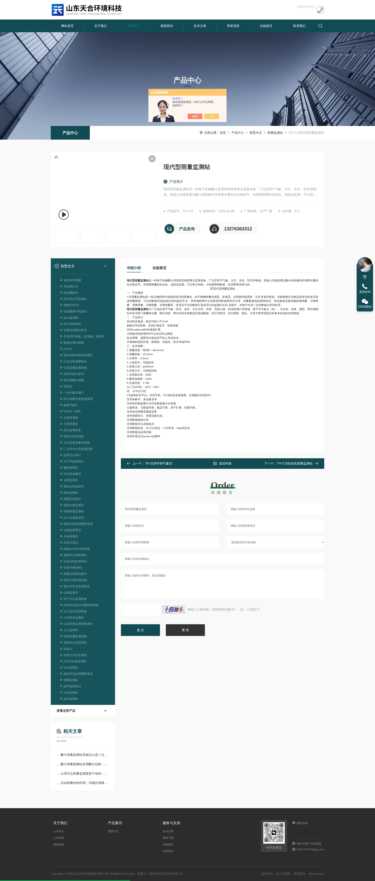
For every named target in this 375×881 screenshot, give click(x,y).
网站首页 (67, 26)
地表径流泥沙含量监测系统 (81, 605)
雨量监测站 (275, 132)
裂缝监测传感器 (73, 342)
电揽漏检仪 (70, 292)
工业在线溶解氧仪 (75, 361)
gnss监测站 (71, 317)
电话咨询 (364, 291)
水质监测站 (70, 692)
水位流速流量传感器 (76, 442)
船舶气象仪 (70, 405)
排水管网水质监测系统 (78, 398)
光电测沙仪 (70, 286)
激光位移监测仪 (73, 486)
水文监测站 (70, 630)
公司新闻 (58, 837)
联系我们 (299, 26)
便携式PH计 (71, 305)
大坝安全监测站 (73, 617)
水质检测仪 (70, 423)
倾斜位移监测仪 (73, 505)
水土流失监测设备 (75, 611)
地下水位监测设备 (75, 598)
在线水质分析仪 (73, 373)
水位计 (67, 348)
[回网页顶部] (365, 277)
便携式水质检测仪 (75, 555)
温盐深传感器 (72, 280)
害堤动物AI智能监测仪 (78, 355)
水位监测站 (70, 667)
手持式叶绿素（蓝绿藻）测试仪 (83, 336)
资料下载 (168, 837)
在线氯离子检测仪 (75, 311)
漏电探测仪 (70, 467)
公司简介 (58, 831)
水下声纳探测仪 (73, 461)
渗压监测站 (70, 698)
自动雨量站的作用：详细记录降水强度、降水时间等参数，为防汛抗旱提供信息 (85, 783)
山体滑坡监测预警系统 (78, 623)
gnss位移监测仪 (73, 517)
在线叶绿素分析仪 (75, 330)
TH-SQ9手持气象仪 (158, 463)
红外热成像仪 (72, 473)
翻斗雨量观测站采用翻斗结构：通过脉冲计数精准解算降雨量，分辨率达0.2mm (85, 764)
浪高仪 (67, 386)
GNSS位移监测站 (75, 661)
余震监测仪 (70, 480)
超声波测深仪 (72, 686)
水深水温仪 (70, 542)
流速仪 (67, 648)
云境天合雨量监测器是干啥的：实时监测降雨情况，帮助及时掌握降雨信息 (85, 773)
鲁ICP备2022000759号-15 (166, 873)
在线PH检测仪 (72, 567)
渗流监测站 (70, 492)
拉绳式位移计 (72, 455)
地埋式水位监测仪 (75, 655)
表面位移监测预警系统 (78, 523)
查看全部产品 (66, 710)
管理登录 (299, 873)
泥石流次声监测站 (75, 299)
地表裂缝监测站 (73, 511)
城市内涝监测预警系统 (78, 673)
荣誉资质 (233, 26)
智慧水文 (255, 132)
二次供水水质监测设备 (78, 448)
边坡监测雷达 (72, 530)
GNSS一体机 (72, 411)
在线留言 (266, 26)
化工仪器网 (283, 873)
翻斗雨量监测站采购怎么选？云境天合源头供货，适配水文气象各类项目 (85, 754)
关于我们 (100, 26)
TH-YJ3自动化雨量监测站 (294, 463)
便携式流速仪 (72, 498)
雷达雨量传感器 (73, 380)
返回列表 (225, 463)
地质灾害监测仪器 (75, 580)
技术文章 (200, 26)
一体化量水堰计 (73, 392)
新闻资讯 (167, 26)
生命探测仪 (70, 536)
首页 (223, 132)
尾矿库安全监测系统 (76, 586)
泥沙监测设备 (72, 430)
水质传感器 (70, 417)
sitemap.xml (316, 873)
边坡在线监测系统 (75, 561)
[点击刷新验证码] (173, 609)
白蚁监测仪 (70, 592)
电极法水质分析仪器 (76, 548)
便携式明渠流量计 (75, 573)
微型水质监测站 (73, 436)
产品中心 (133, 26)
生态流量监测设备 (75, 367)
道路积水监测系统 (75, 642)
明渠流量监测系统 (75, 636)
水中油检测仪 (72, 323)
